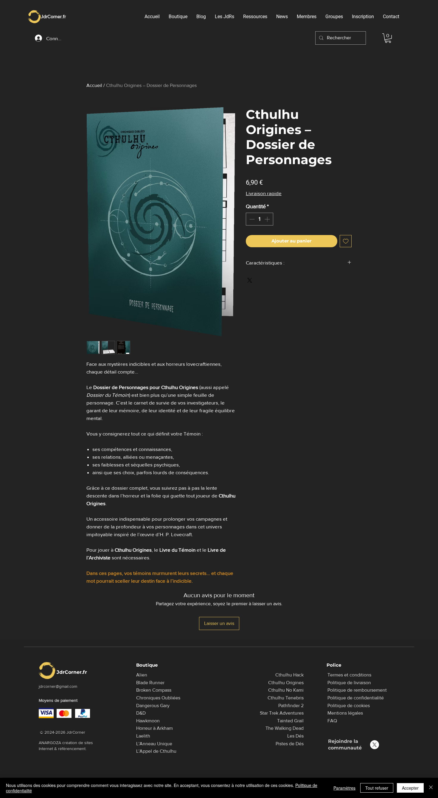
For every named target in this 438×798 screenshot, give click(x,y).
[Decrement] (251, 219)
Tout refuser (376, 788)
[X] (374, 744)
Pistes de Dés (290, 743)
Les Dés (295, 735)
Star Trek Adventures (282, 712)
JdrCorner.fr (53, 16)
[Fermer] (430, 788)
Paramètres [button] (344, 788)
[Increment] (267, 219)
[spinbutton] (259, 219)
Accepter (410, 788)
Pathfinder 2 (291, 705)
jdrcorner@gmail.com (58, 686)
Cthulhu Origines (286, 682)
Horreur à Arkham (154, 728)
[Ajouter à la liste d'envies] (346, 241)
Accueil (94, 85)
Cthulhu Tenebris (286, 697)
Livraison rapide (264, 193)
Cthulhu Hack (289, 674)
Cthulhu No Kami (286, 690)
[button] (388, 38)
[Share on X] (249, 280)
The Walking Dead (284, 728)
